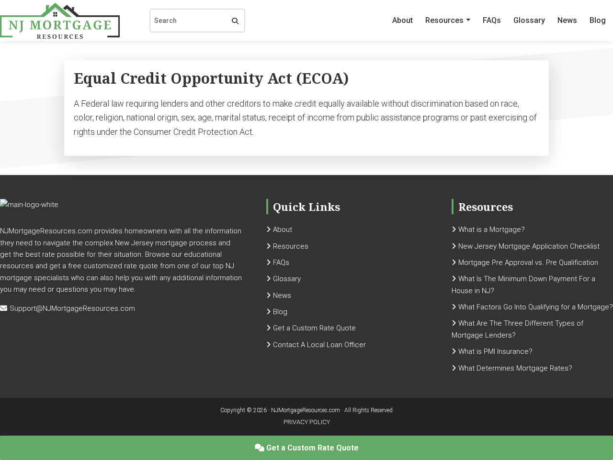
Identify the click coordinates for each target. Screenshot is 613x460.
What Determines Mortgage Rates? (515, 368)
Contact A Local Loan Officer (319, 344)
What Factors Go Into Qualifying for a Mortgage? (535, 307)
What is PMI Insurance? (495, 351)
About (402, 20)
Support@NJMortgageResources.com (72, 308)
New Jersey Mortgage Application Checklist (529, 246)
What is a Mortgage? (491, 229)
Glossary (529, 20)
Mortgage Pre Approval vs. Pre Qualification (528, 262)
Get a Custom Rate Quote (311, 447)
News (567, 20)
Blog (598, 20)
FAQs (492, 20)
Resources (444, 20)
